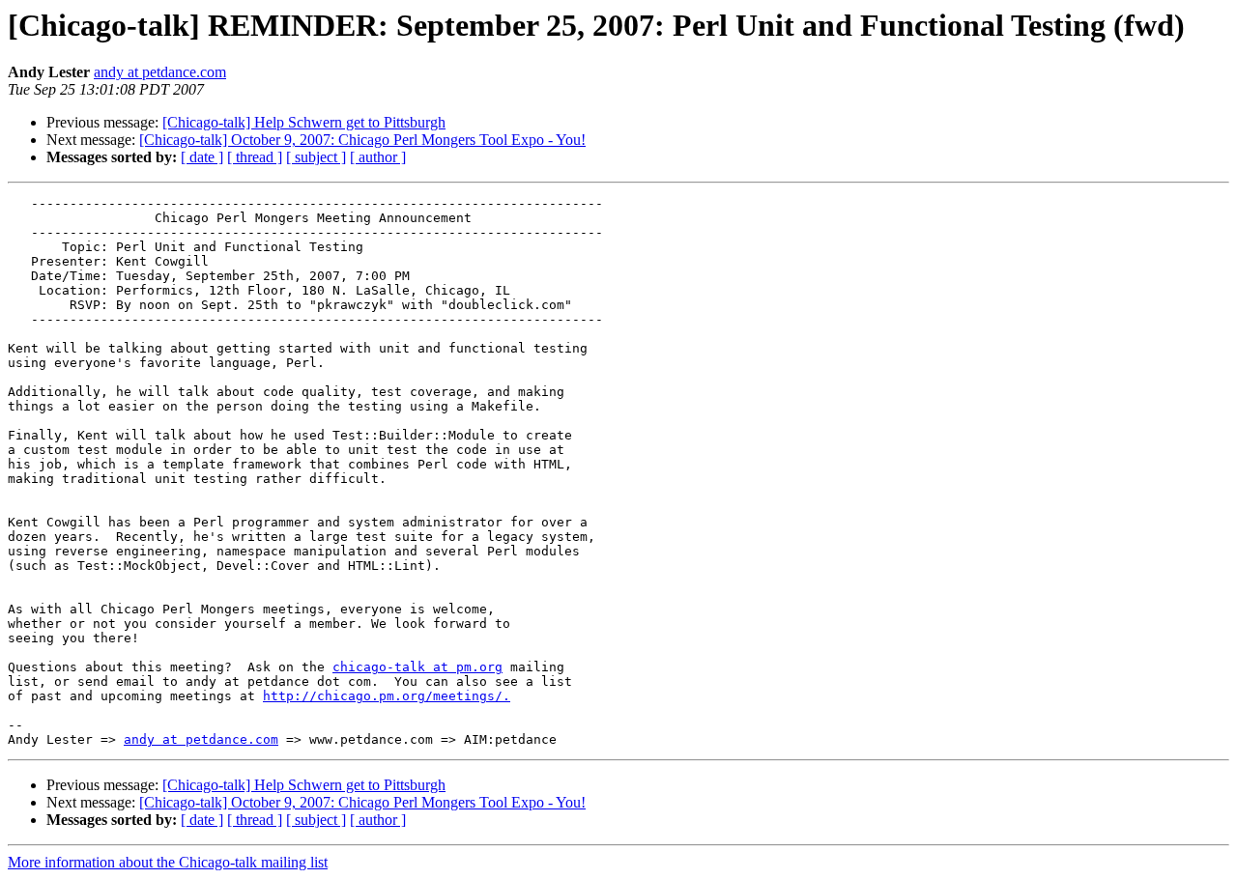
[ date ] (202, 157)
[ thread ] (254, 157)
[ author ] (378, 157)
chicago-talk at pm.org (417, 667)
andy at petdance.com (160, 72)
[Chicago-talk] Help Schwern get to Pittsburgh (304, 122)
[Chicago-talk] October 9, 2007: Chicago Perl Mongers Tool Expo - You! (362, 139)
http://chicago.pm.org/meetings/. (386, 696)
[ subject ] (316, 157)
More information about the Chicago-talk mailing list (168, 862)
